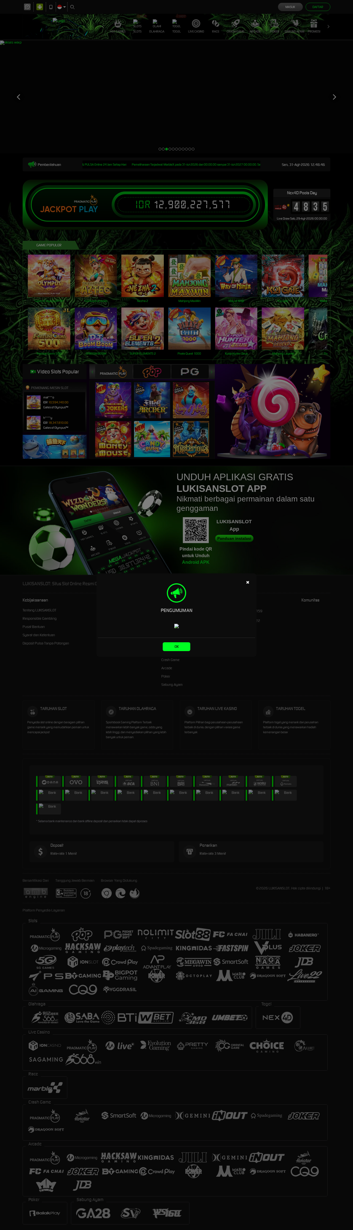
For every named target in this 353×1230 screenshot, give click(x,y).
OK (177, 646)
